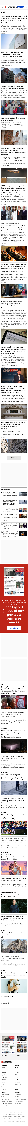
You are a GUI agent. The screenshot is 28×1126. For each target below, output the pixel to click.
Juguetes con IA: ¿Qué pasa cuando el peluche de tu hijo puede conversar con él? (14, 975)
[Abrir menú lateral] (2, 7)
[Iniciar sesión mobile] (26, 7)
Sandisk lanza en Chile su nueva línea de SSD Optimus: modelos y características (14, 879)
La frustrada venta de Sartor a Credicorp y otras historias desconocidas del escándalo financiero (11, 305)
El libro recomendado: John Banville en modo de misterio (12, 925)
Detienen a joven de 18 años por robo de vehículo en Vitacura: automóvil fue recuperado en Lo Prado (12, 714)
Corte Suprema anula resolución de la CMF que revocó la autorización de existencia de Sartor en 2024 (13, 267)
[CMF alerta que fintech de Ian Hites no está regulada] (14, 137)
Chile (2, 684)
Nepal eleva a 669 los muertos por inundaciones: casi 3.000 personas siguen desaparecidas (12, 958)
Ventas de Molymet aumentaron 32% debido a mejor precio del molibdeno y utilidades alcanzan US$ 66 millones (14, 19)
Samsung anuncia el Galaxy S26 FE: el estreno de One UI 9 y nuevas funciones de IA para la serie (14, 886)
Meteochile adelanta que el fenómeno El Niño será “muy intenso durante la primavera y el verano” (10, 495)
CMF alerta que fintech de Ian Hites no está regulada (13, 119)
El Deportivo (5, 812)
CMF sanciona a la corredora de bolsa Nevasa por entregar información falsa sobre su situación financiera (13, 151)
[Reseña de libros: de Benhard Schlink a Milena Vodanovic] (14, 906)
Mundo (3, 930)
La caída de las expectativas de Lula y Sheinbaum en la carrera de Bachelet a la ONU (10, 509)
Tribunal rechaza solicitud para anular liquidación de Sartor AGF (12, 87)
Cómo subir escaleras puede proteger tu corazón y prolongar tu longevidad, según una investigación (10, 502)
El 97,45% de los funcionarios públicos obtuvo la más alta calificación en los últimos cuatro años (10, 526)
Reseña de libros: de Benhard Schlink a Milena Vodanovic (11, 896)
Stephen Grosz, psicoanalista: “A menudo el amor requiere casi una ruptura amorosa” (13, 807)
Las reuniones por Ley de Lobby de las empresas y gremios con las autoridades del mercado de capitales (13, 426)
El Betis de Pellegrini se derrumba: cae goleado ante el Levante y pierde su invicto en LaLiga (13, 817)
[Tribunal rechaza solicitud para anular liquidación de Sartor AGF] (14, 107)
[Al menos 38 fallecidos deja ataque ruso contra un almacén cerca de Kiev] (14, 946)
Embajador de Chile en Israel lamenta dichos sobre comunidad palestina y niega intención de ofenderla (13, 721)
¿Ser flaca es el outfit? (7, 996)
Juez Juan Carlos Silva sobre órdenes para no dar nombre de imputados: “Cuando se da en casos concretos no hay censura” (10, 517)
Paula (3, 970)
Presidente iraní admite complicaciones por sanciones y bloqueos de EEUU (13, 965)
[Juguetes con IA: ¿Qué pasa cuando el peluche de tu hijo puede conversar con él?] (14, 986)
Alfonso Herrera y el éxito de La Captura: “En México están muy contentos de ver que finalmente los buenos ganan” (13, 918)
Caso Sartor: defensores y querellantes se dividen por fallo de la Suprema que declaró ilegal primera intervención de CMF (13, 227)
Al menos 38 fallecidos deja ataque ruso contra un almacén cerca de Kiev (13, 935)
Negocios (4, 728)
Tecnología (4, 852)
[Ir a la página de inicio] (11, 7)
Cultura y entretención (8, 892)
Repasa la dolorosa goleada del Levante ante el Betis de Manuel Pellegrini (13, 847)
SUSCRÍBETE (14, 628)
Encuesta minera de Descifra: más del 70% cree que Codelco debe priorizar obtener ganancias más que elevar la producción (13, 765)
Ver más (14, 458)
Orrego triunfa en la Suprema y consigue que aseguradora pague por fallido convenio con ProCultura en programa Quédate (14, 350)
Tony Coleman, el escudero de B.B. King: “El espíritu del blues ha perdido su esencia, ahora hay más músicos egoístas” (10, 534)
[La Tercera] (8, 1054)
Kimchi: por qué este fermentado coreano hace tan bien (12, 1003)
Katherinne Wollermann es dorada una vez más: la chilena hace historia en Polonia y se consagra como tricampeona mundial (13, 840)
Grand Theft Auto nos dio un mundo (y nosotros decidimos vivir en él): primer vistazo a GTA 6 (13, 857)
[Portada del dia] (14, 595)
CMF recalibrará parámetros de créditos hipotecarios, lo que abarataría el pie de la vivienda (12, 54)
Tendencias (4, 772)
